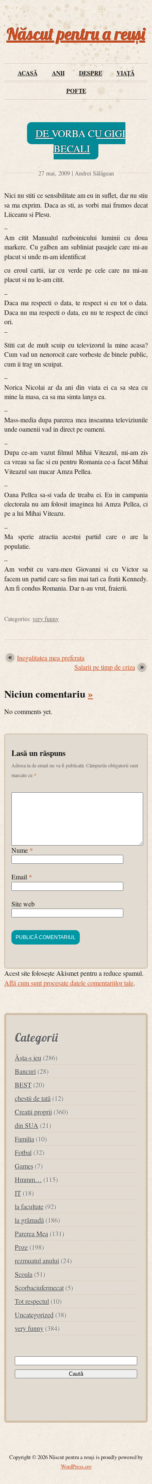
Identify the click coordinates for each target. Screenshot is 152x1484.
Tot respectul (32, 1301)
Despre (90, 72)
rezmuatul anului (37, 1260)
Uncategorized (34, 1314)
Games (24, 1165)
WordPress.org (76, 1466)
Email (21, 876)
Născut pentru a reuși (76, 33)
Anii (58, 72)
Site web (23, 903)
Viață (126, 72)
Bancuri (25, 1071)
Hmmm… (28, 1179)
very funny (46, 619)
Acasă (28, 72)
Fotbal (23, 1152)
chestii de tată (33, 1098)
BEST (23, 1084)
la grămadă (29, 1220)
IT (18, 1192)
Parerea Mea (31, 1233)
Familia (24, 1138)
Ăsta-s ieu (28, 1057)
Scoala (24, 1274)
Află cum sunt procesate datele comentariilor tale (68, 982)
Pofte (76, 90)
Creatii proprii (33, 1111)
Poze (21, 1247)
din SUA (26, 1125)
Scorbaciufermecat (39, 1287)
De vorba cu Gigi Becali (80, 140)
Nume (22, 850)
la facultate (29, 1206)
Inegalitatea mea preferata (50, 657)
